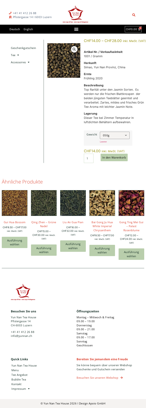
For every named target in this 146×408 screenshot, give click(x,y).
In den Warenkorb (114, 157)
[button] (134, 15)
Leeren (103, 141)
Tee (13, 55)
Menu (15, 370)
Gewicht (92, 134)
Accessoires (18, 62)
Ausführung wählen (14, 242)
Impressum (18, 388)
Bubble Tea (18, 379)
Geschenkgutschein (23, 48)
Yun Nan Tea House (24, 365)
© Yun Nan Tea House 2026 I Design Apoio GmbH (73, 403)
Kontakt (16, 384)
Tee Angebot (19, 375)
